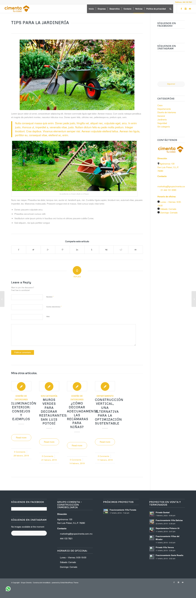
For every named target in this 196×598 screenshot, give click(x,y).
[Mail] (190, 8)
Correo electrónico (54, 306)
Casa (159, 105)
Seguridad (162, 123)
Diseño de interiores (166, 112)
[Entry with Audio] (2, 299)
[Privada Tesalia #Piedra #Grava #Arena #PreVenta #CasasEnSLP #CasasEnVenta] (164, 60)
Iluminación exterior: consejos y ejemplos (23, 411)
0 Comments (19, 451)
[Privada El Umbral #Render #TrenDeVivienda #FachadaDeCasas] (178, 60)
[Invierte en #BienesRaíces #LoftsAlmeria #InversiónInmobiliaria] (164, 74)
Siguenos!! (29, 533)
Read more (21, 437)
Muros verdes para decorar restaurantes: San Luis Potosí (53, 411)
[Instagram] (186, 8)
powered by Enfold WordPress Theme (65, 582)
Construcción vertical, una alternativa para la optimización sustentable (109, 411)
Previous (15, 413)
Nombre (50, 296)
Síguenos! (171, 84)
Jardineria (162, 119)
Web (48, 316)
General (161, 115)
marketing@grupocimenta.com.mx (76, 533)
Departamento (105, 396)
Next (138, 413)
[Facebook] (181, 8)
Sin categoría (49, 396)
